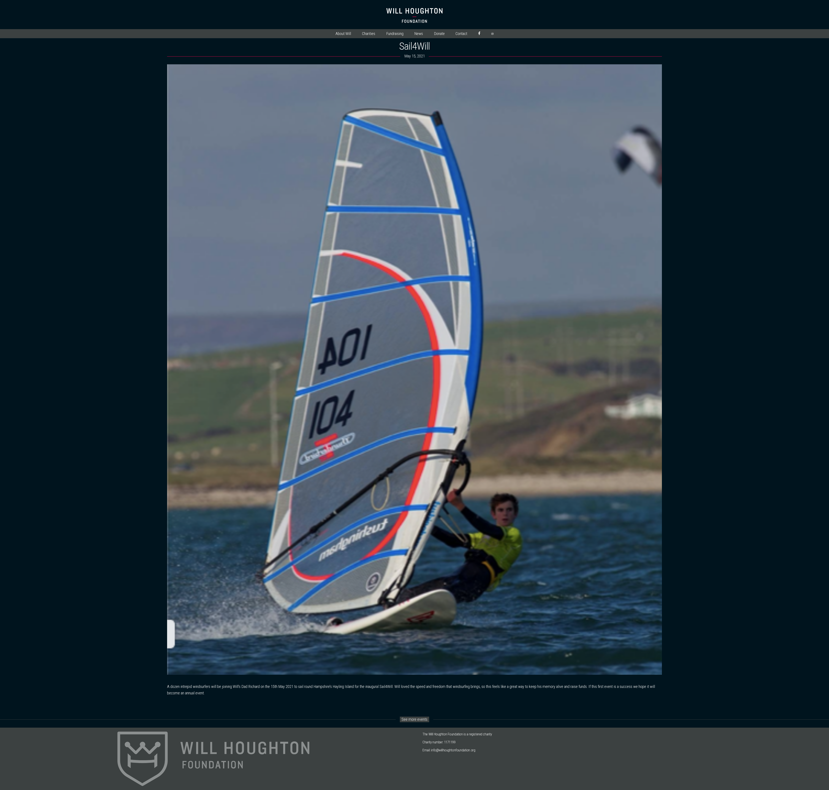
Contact (461, 33)
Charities (368, 33)
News (418, 33)
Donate (439, 33)
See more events (414, 719)
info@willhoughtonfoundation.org (453, 750)
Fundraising (394, 33)
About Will (343, 33)
